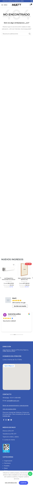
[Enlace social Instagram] (6, 420)
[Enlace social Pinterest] (11, 420)
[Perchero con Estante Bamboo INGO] (8, 269)
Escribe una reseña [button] (20, 306)
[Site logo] (16, 5)
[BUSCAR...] (30, 34)
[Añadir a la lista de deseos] (13, 264)
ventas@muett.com (13, 400)
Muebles (6, 466)
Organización (8, 461)
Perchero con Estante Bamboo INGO (8, 279)
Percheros (7, 463)
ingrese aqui (6, 416)
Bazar (6, 468)
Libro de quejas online (9, 409)
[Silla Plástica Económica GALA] (24, 269)
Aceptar (23, 482)
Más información (11, 482)
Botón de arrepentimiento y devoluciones (15, 405)
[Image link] (6, 448)
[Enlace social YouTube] (8, 420)
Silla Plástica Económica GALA (24, 282)
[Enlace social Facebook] (4, 420)
